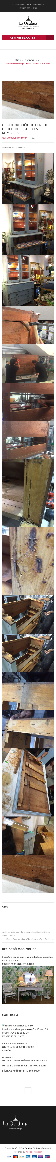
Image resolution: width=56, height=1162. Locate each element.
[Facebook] (28, 1090)
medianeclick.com (34, 1152)
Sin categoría (21, 138)
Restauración (31, 60)
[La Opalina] (28, 23)
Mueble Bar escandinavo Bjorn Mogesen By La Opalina (30, 939)
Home (18, 60)
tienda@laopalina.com (21, 1029)
